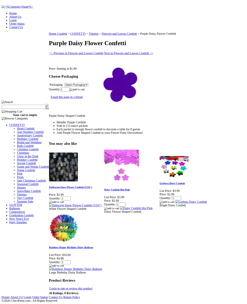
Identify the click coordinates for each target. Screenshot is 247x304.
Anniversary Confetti (30, 135)
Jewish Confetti (26, 163)
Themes (22, 194)
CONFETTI (17, 125)
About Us (15, 16)
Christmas (23, 152)
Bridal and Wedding (29, 142)
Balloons (14, 208)
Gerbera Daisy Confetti (172, 183)
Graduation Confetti (21, 215)
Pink (20, 173)
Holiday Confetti (27, 159)
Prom (20, 177)
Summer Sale (25, 201)
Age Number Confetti (30, 132)
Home (13, 13)
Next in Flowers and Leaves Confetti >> (128, 53)
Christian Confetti (28, 149)
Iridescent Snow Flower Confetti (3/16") (70, 187)
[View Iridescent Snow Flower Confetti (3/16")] (75, 205)
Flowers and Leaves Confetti (119, 33)
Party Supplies (18, 222)
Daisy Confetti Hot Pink (117, 189)
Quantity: (54, 89)
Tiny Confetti (25, 198)
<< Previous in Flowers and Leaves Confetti (76, 53)
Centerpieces (17, 211)
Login (13, 20)
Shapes (21, 187)
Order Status (17, 23)
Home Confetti (58, 33)
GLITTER (15, 205)
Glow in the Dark (27, 156)
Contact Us (16, 27)
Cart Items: (210, 26)
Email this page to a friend (67, 97)
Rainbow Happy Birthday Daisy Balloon (71, 247)
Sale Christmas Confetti (31, 180)
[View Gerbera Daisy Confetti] (191, 201)
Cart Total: (231, 26)
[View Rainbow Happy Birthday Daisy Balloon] (75, 269)
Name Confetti (26, 170)
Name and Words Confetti (33, 166)
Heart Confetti (25, 128)
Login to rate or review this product (70, 288)
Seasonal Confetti (27, 184)
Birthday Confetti (27, 139)
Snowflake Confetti (29, 191)
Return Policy (71, 297)
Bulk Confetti (25, 145)
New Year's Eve (19, 218)
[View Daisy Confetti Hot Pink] (136, 208)
